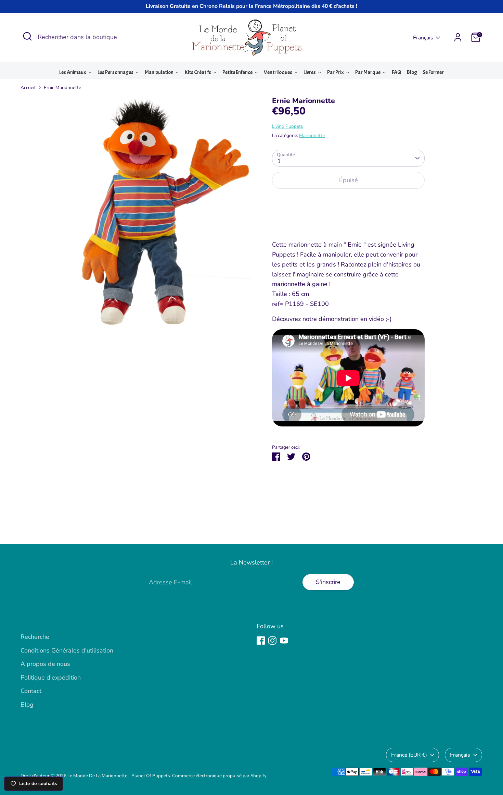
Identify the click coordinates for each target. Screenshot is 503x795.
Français (423, 37)
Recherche (35, 637)
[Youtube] (284, 640)
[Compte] (458, 37)
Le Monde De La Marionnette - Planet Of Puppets (118, 775)
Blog (27, 704)
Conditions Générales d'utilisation (67, 650)
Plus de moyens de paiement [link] (348, 219)
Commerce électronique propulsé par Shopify (219, 775)
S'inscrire (328, 582)
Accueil (28, 87)
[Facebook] (261, 640)
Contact (31, 691)
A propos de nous (45, 664)
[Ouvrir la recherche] (27, 36)
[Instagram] (272, 640)
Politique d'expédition (51, 677)
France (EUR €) (409, 755)
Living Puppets (287, 126)
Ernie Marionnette (62, 87)
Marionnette (312, 135)
